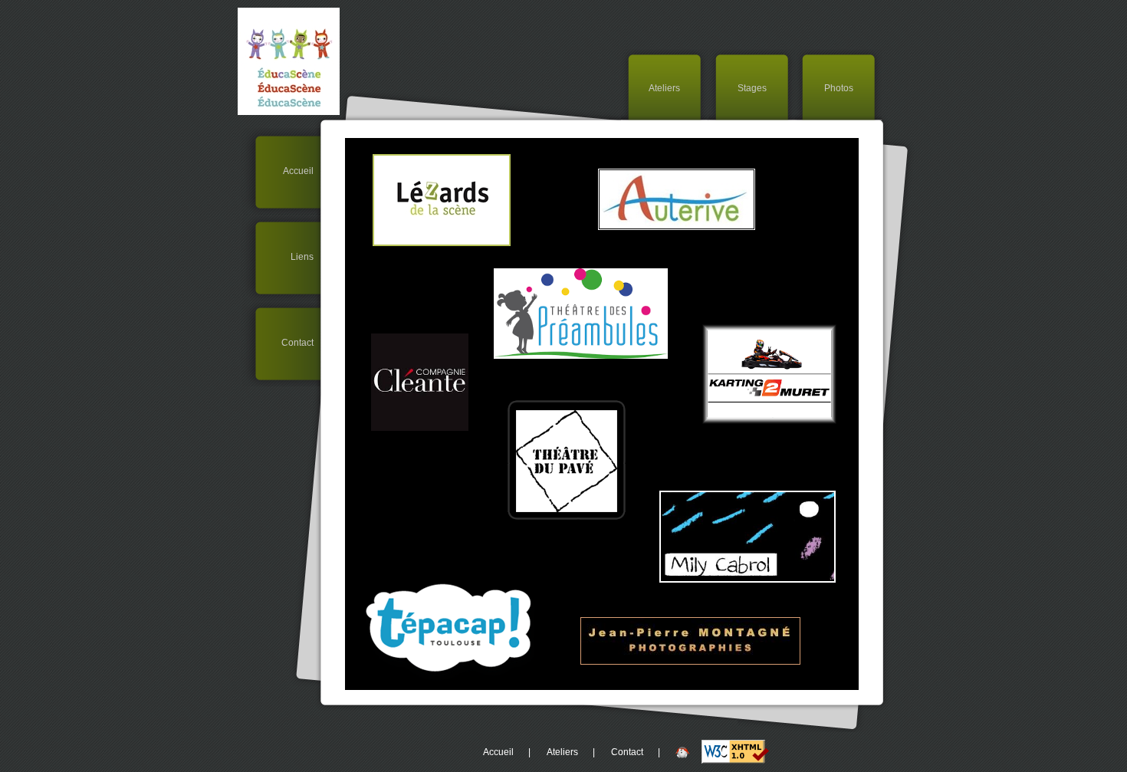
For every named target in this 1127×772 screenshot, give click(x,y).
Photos (838, 88)
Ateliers (664, 88)
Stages (752, 88)
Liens (305, 256)
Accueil (301, 171)
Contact (300, 342)
